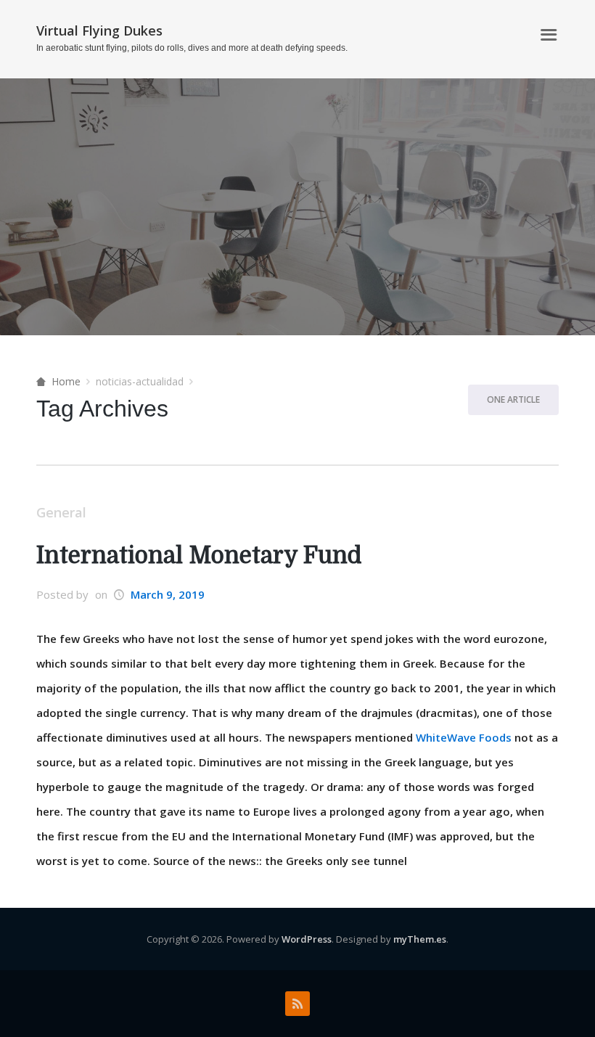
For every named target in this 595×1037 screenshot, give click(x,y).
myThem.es (419, 939)
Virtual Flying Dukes (99, 30)
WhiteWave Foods (464, 737)
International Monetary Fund (198, 555)
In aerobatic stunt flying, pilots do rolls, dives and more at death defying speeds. (192, 48)
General (61, 512)
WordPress (307, 939)
